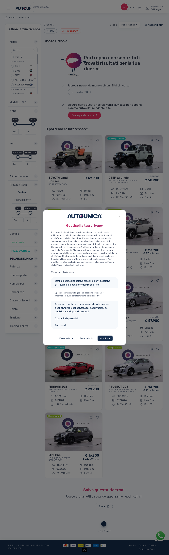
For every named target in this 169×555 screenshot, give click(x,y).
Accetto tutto (86, 338)
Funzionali (60, 325)
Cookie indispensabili (66, 318)
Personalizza (66, 338)
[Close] (119, 216)
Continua (105, 338)
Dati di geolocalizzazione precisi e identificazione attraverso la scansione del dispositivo (82, 282)
